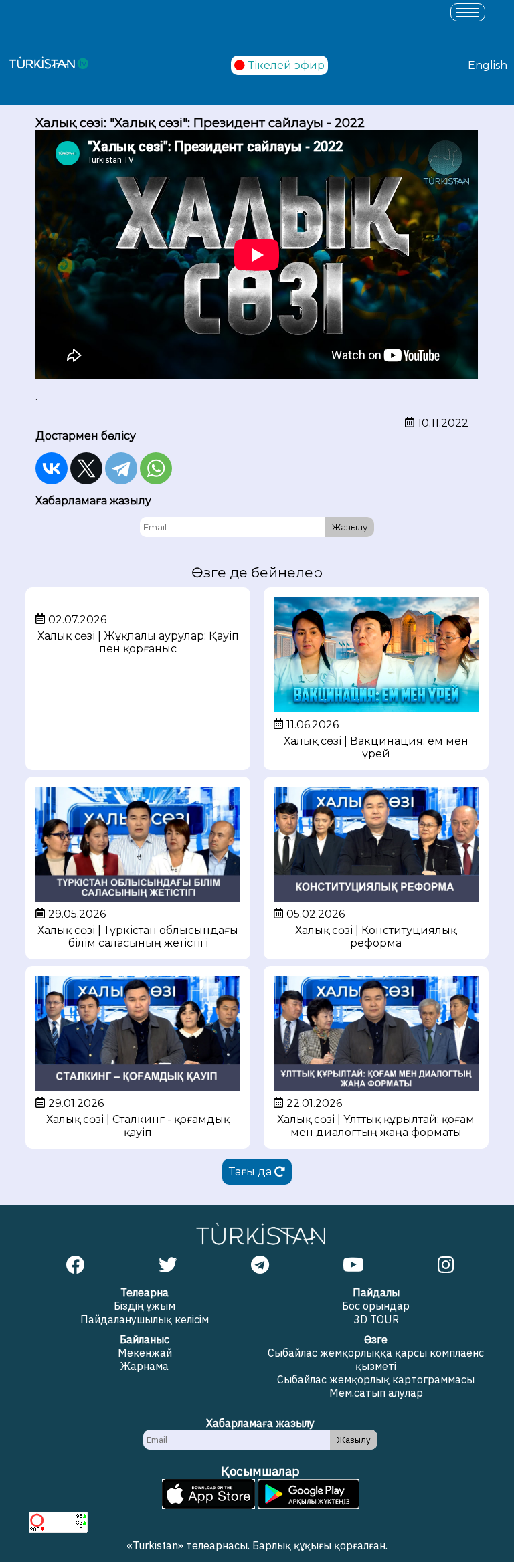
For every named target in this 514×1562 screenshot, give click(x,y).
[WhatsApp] (156, 468)
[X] (86, 468)
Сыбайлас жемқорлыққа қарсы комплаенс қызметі (376, 1359)
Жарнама (144, 1366)
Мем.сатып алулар (376, 1392)
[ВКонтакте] (51, 468)
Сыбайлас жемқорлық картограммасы (376, 1379)
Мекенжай (145, 1352)
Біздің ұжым (144, 1305)
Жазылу (349, 527)
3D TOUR (376, 1319)
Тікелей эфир (286, 65)
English (487, 65)
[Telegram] (121, 468)
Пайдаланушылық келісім (144, 1319)
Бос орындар (376, 1305)
